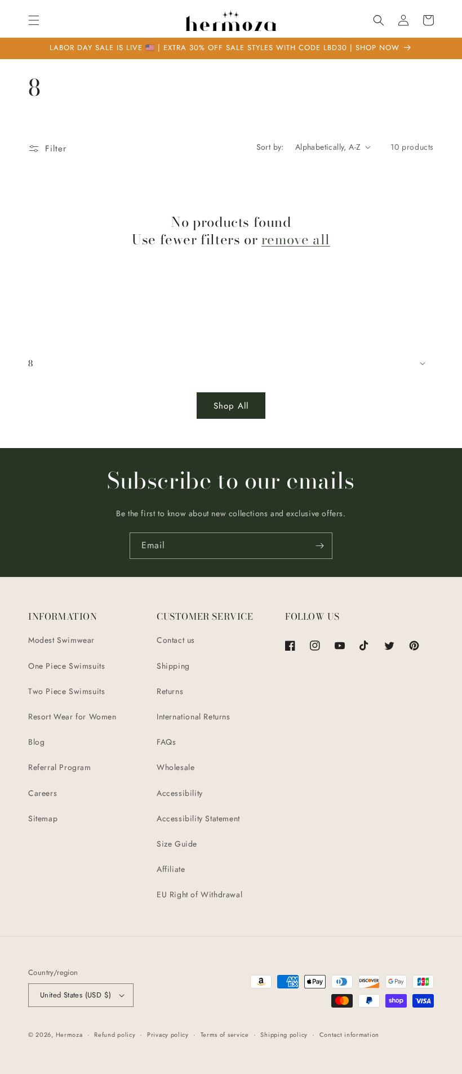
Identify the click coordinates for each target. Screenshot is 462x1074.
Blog (36, 742)
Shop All (231, 406)
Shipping (173, 666)
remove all (295, 239)
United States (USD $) (75, 995)
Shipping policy (284, 1034)
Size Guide (177, 843)
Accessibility (180, 793)
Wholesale (175, 767)
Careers (42, 793)
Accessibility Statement (198, 818)
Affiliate (171, 869)
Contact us (176, 640)
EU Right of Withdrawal (199, 894)
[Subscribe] (319, 545)
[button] (33, 20)
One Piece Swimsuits (66, 666)
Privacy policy (168, 1034)
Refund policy (114, 1034)
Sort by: (270, 147)
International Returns (193, 716)
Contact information (349, 1034)
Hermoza (69, 1034)
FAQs (166, 742)
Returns (170, 691)
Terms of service (225, 1034)
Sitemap (42, 818)
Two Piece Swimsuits (66, 691)
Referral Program (59, 767)
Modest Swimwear (61, 640)
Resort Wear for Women (72, 716)
